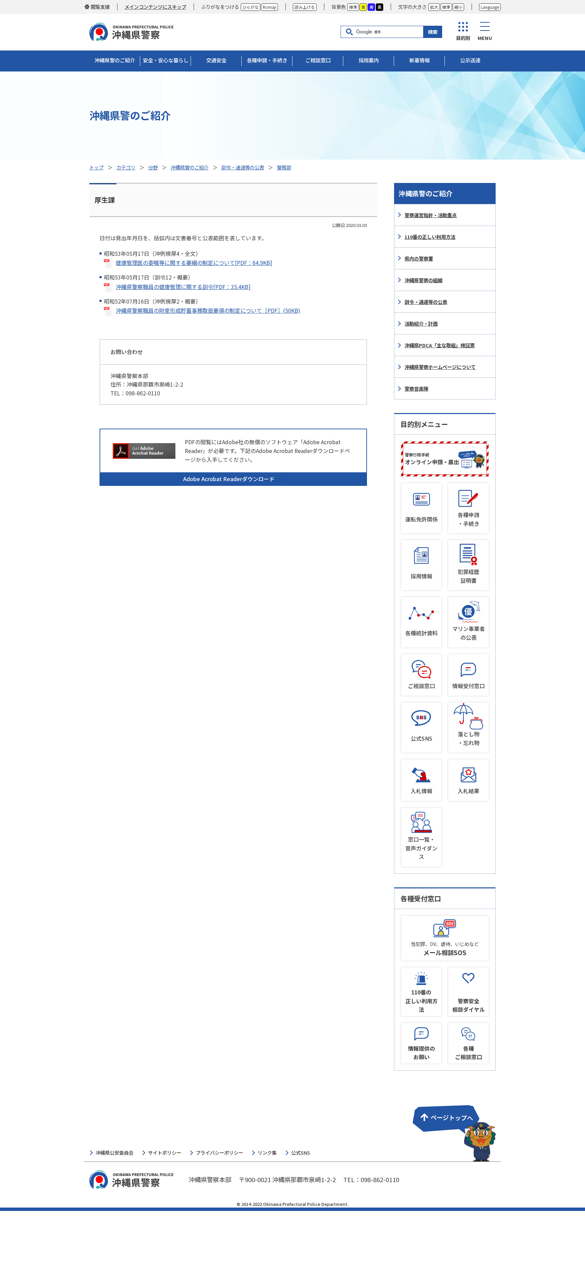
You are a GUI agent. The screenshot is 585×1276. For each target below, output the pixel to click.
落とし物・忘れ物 (468, 738)
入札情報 (421, 791)
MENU (485, 37)
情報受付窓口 (468, 686)
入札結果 (468, 791)
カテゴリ (125, 167)
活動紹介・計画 (421, 323)
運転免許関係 (421, 519)
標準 (353, 7)
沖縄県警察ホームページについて (440, 366)
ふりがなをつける (220, 6)
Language (490, 7)
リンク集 (267, 1152)
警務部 (284, 167)
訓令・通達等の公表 (242, 167)
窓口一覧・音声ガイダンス (421, 848)
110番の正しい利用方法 (430, 236)
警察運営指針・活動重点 (431, 215)
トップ (96, 167)
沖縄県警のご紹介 (190, 167)
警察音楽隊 (416, 388)
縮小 (458, 7)
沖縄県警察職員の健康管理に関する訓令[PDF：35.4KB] (183, 287)
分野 (153, 167)
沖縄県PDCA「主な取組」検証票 (440, 345)
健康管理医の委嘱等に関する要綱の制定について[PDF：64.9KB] (194, 263)
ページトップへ (453, 1128)
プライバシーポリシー (219, 1152)
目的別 (463, 37)
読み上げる (305, 7)
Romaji (269, 7)
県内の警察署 (419, 258)
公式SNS (421, 738)
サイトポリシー (164, 1152)
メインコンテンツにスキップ (155, 6)
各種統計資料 (421, 633)
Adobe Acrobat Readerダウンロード (229, 479)
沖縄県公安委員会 (114, 1152)
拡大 (434, 7)
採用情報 (421, 576)
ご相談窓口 (421, 686)
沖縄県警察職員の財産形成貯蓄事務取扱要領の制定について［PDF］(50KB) (208, 310)
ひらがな (250, 7)
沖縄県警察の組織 (423, 280)
